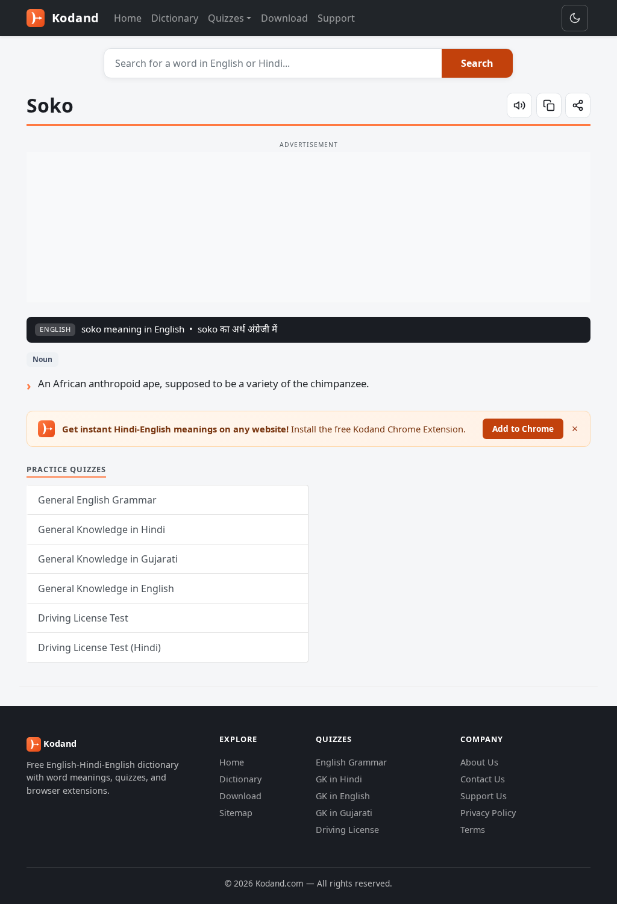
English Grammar (351, 762)
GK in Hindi (339, 779)
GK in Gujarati (344, 812)
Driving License (347, 829)
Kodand (73, 18)
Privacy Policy (488, 812)
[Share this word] (577, 105)
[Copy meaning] (549, 105)
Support (336, 18)
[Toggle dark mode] (575, 18)
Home (128, 18)
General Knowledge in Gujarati (108, 559)
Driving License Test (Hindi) (99, 647)
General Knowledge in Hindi (101, 529)
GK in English (343, 796)
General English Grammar (97, 500)
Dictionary (174, 18)
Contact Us (482, 779)
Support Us (483, 796)
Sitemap (235, 812)
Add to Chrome (523, 428)
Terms (472, 829)
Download (284, 18)
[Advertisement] (308, 227)
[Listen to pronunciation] (519, 105)
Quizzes (226, 18)
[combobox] (273, 63)
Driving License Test (83, 618)
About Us (479, 762)
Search (477, 63)
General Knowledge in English (106, 588)
